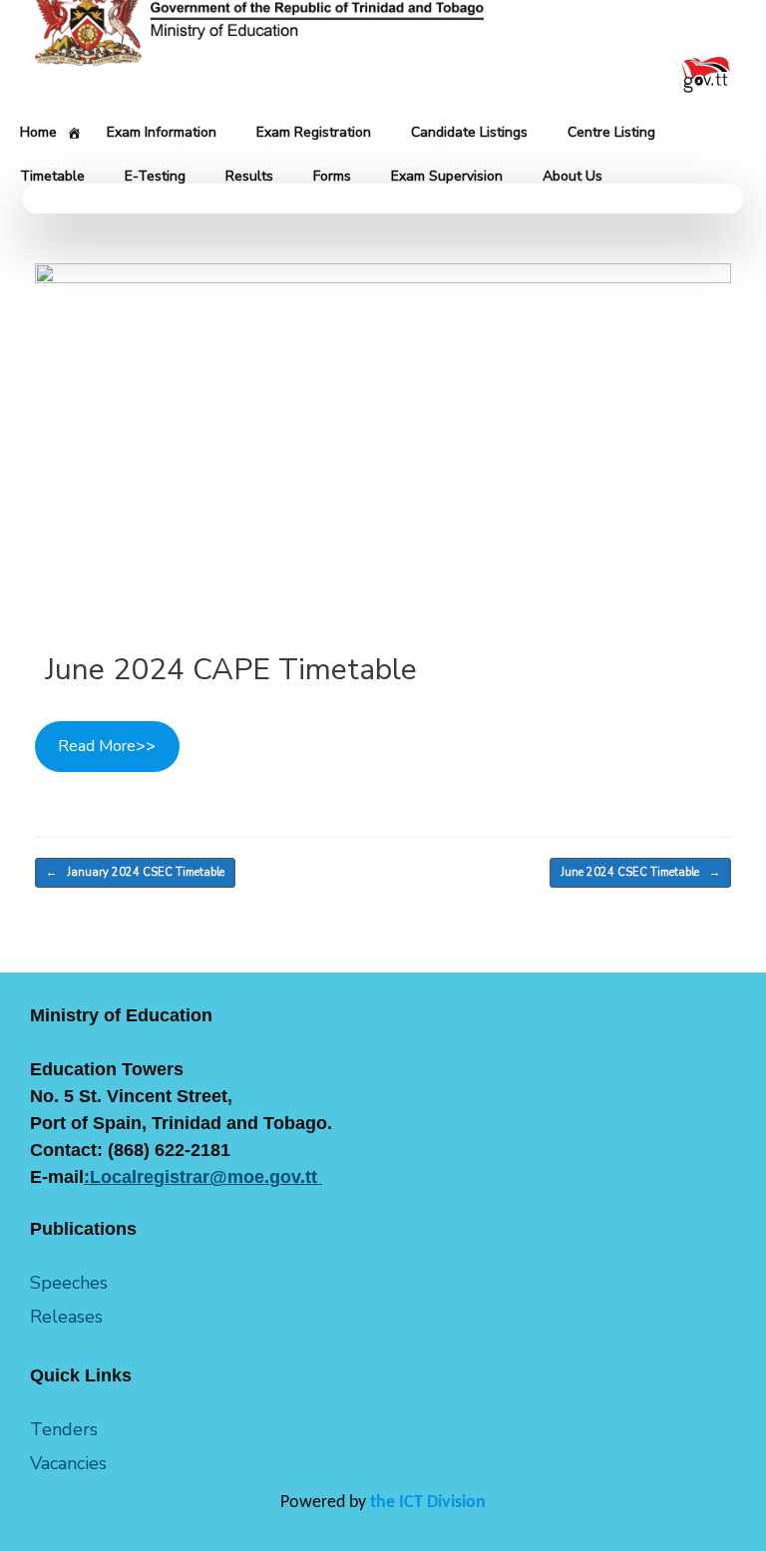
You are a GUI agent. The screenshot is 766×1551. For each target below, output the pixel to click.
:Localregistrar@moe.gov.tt (203, 1177)
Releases (66, 1317)
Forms (332, 176)
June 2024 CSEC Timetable (640, 872)
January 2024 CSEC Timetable (135, 872)
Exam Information (161, 132)
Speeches (69, 1283)
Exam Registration (313, 132)
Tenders (64, 1429)
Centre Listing (611, 132)
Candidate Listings (469, 132)
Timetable (52, 176)
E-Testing (155, 176)
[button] (383, 198)
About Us (572, 176)
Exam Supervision (447, 176)
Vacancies (68, 1463)
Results (249, 176)
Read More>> (107, 746)
